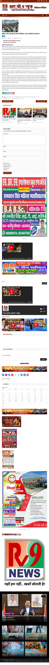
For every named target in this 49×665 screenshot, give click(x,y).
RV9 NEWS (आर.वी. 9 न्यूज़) (11, 313)
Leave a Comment (18, 38)
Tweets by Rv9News (6, 355)
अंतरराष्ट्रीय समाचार (19, 660)
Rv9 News (11, 38)
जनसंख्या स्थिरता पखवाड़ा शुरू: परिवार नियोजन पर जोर (42, 101)
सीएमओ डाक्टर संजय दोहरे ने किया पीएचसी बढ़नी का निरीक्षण (35, 636)
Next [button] (45, 369)
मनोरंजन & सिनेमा (12, 660)
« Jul (3, 406)
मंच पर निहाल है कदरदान (6, 98)
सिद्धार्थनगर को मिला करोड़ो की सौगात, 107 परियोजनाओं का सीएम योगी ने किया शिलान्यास (35, 652)
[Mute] (29, 258)
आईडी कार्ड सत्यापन (16, 1)
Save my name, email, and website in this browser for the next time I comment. (7, 166)
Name (4, 146)
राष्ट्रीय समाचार (10, 615)
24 (3, 400)
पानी (38, 96)
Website (5, 156)
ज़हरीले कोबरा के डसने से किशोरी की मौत (10, 652)
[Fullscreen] (31, 258)
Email (4, 151)
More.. (30, 660)
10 (3, 396)
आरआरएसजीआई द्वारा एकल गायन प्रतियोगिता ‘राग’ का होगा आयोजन (9, 119)
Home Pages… (41, 660)
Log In (21, 1)
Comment (5, 133)
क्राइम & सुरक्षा (6, 660)
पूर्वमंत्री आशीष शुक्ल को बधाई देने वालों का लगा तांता (8, 101)
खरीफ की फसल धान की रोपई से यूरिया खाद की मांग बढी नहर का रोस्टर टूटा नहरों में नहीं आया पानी (21, 96)
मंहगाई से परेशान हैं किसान (16, 98)
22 (35, 398)
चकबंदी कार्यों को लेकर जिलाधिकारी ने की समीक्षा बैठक (39, 119)
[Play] (3, 258)
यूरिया (22, 98)
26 (16, 400)
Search (3, 281)
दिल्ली (5, 615)
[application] (17, 251)
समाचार (5, 650)
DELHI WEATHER (24, 341)
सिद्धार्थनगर (5, 632)
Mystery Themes (17, 659)
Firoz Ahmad (12, 638)
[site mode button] (43, 15)
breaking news (34, 660)
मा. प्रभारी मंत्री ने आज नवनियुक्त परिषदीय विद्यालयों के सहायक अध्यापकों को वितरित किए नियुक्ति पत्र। (24, 120)
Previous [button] (4, 369)
